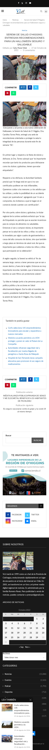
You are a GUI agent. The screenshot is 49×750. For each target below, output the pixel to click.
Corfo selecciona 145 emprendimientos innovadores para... (22, 709)
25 (12, 638)
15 (37, 628)
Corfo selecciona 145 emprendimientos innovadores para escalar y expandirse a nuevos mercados (24, 331)
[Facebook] (18, 3)
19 (18, 633)
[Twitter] (22, 3)
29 (37, 638)
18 (12, 633)
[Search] (41, 11)
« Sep (21, 647)
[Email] (30, 3)
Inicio (5, 20)
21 (31, 633)
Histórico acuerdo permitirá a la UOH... (21, 724)
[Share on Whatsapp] (13, 93)
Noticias (15, 20)
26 (18, 638)
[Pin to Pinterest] (7, 93)
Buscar (8, 436)
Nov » (27, 647)
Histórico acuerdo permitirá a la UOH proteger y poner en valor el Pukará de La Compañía (25, 341)
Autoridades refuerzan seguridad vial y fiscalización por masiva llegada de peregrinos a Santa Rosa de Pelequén (24, 351)
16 (43, 628)
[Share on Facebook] (30, 87)
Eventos (25, 680)
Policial (25, 686)
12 (18, 628)
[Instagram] (26, 3)
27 (24, 638)
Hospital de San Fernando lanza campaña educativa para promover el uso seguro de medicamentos (25, 361)
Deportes (25, 692)
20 (24, 633)
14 (31, 628)
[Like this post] (24, 87)
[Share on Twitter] (36, 87)
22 (37, 633)
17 (6, 633)
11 (12, 628)
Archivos (6, 654)
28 (31, 638)
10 (6, 628)
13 (24, 628)
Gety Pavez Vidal (20, 48)
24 (6, 638)
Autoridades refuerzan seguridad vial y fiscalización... (21, 740)
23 (43, 633)
